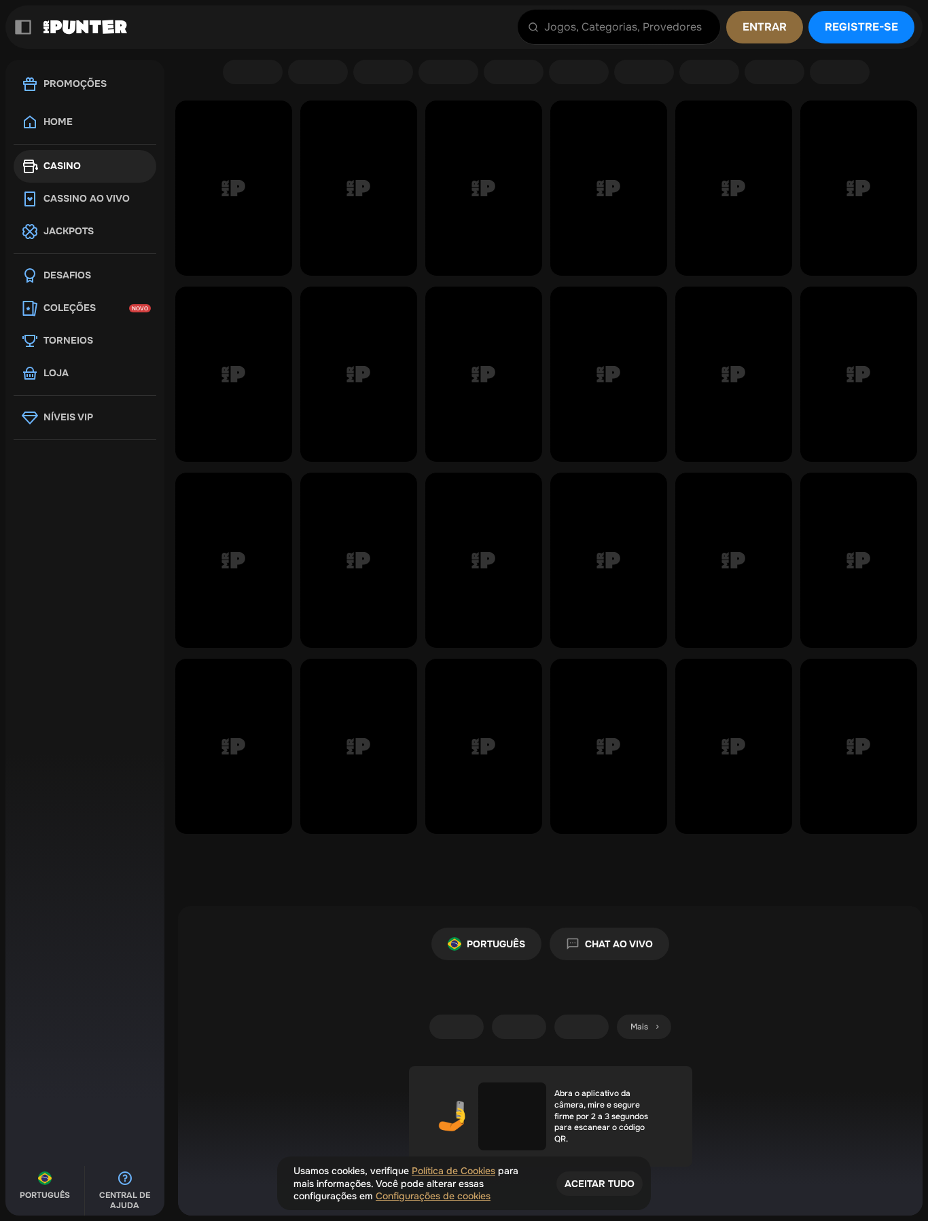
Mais (639, 1026)
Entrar (765, 27)
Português (496, 944)
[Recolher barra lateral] (23, 27)
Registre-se (861, 27)
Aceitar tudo (600, 1184)
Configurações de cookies (433, 1195)
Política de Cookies (453, 1171)
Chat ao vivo (619, 944)
